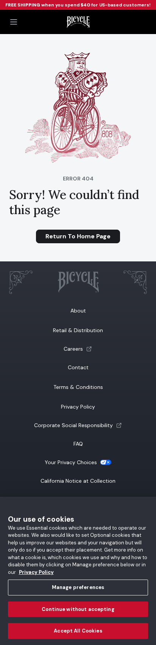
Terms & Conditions (78, 387)
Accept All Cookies (78, 631)
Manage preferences (78, 587)
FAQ (78, 443)
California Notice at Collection (78, 480)
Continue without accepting (78, 609)
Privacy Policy (78, 406)
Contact (78, 367)
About (78, 310)
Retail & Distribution (78, 330)
